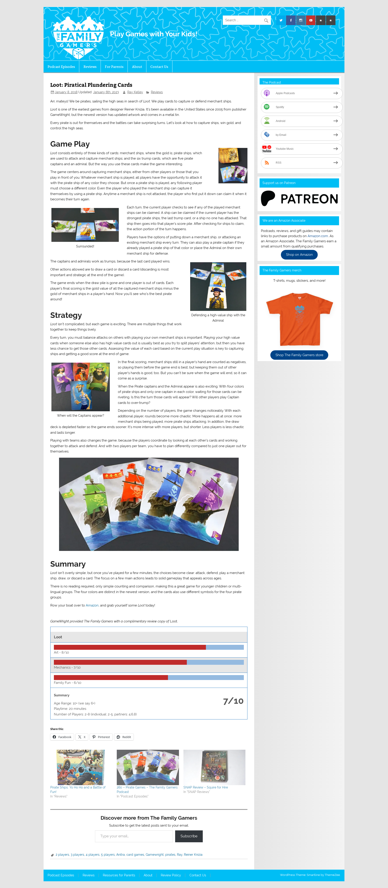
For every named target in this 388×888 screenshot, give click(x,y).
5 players (108, 854)
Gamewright (155, 854)
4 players (92, 854)
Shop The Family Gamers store (299, 355)
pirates (170, 854)
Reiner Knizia (193, 854)
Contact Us (159, 67)
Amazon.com (318, 236)
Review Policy (171, 875)
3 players (77, 854)
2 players (62, 854)
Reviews (90, 67)
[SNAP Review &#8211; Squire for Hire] (214, 767)
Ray (179, 854)
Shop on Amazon (299, 255)
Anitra (120, 854)
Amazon (92, 605)
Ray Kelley (135, 92)
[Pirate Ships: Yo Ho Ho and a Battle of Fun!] (81, 767)
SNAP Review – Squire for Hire (205, 787)
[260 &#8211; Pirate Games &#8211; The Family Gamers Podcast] (148, 767)
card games (135, 854)
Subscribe (189, 836)
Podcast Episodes (61, 67)
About (137, 67)
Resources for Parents (119, 875)
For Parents (114, 67)
